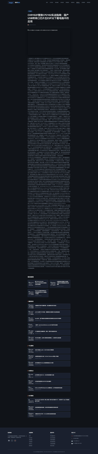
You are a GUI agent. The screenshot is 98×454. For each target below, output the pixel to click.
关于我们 (51, 2)
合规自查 (62, 2)
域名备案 (56, 2)
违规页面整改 (52, 439)
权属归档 (72, 2)
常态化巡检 (52, 445)
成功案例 (83, 2)
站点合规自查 (52, 437)
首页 (47, 2)
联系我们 (88, 2)
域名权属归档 (52, 441)
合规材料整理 (52, 443)
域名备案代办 (52, 435)
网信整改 (67, 2)
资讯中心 (78, 2)
